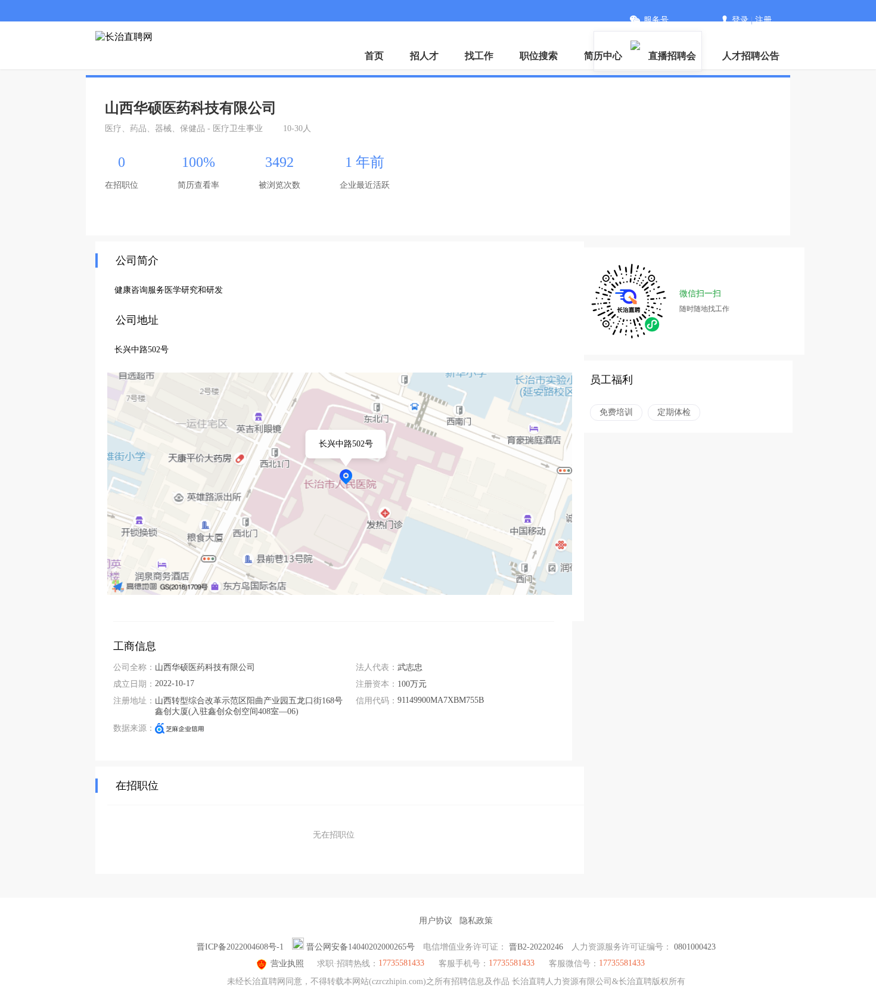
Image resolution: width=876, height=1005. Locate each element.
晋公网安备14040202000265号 (360, 946)
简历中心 (603, 56)
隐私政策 (476, 920)
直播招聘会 (672, 56)
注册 (763, 19)
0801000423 (695, 946)
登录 (740, 19)
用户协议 (435, 920)
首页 (374, 56)
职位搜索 (539, 56)
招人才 (424, 56)
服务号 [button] (656, 19)
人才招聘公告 (750, 56)
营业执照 (287, 963)
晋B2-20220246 (536, 946)
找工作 (479, 56)
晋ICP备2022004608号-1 (240, 946)
